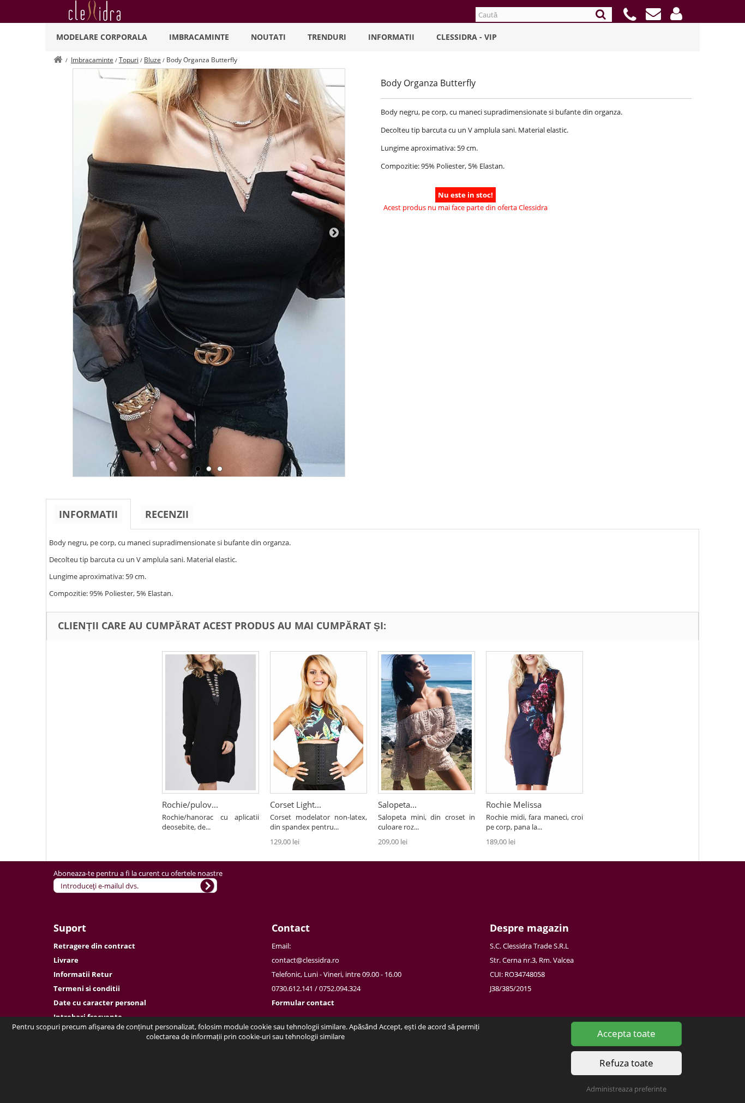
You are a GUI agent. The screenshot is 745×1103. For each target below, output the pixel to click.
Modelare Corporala (101, 37)
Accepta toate (626, 1033)
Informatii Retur (82, 974)
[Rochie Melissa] (534, 722)
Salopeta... (397, 804)
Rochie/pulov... (190, 804)
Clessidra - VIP (466, 37)
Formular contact (303, 1002)
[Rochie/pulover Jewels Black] (210, 722)
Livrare (66, 960)
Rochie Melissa (514, 804)
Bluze (152, 59)
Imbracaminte (199, 37)
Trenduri (327, 37)
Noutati (268, 37)
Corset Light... (295, 804)
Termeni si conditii (86, 988)
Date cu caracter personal (99, 1002)
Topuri (129, 59)
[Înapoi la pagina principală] (57, 60)
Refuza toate (626, 1063)
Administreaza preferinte (626, 1089)
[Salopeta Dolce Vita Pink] (426, 722)
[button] (676, 13)
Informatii (391, 37)
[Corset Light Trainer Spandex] (318, 722)
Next (333, 231)
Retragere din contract (94, 946)
